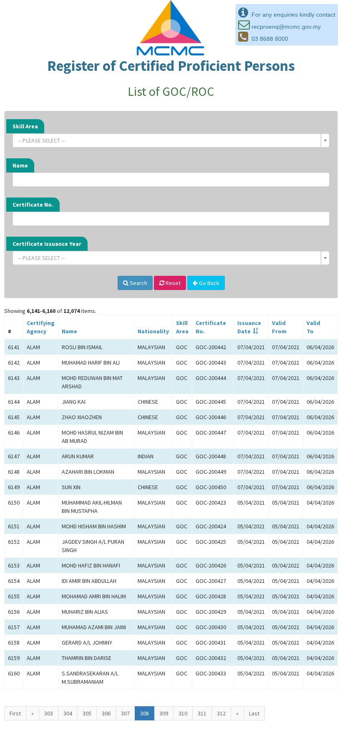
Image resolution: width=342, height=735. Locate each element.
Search (137, 283)
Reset (172, 283)
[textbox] (168, 140)
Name (20, 165)
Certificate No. (33, 204)
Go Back (208, 283)
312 (221, 713)
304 (67, 713)
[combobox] (171, 140)
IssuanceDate (249, 327)
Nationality (153, 331)
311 (202, 713)
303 (48, 713)
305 (87, 713)
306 (106, 713)
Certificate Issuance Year (47, 244)
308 (144, 713)
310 (183, 713)
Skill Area (25, 126)
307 (125, 713)
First (15, 713)
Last (254, 713)
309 (163, 713)
